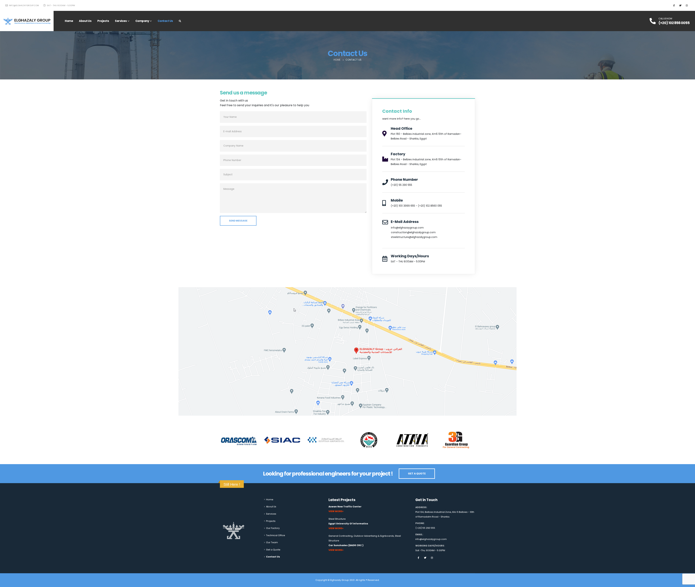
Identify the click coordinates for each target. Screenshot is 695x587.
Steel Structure (337, 518)
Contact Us (165, 21)
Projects (103, 21)
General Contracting (340, 535)
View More (335, 511)
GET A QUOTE (417, 473)
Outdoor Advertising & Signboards (374, 535)
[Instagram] (686, 5)
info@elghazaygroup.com (24, 5)
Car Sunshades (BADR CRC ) (345, 545)
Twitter (425, 557)
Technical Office (275, 535)
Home (69, 21)
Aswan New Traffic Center (344, 506)
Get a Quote (273, 549)
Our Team (272, 542)
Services (121, 21)
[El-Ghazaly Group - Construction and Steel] (27, 21)
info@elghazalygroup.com (431, 539)
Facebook (418, 557)
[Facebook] (674, 5)
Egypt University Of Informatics (348, 523)
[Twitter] (680, 5)
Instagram (432, 557)
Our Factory (273, 528)
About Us (85, 21)
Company (142, 21)
